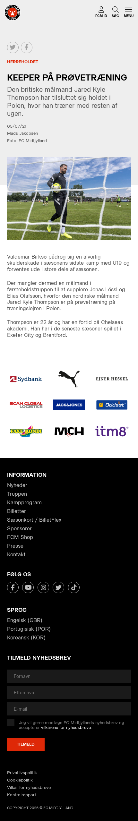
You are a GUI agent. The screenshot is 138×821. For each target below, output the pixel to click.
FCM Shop (20, 537)
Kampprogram (24, 503)
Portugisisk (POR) (29, 629)
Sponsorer (19, 529)
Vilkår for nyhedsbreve (29, 787)
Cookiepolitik (20, 780)
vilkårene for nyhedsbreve (66, 727)
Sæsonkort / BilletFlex (34, 520)
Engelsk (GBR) (24, 620)
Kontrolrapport (21, 794)
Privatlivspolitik (22, 772)
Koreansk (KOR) (26, 638)
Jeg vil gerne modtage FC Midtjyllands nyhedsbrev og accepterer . (71, 725)
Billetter (16, 511)
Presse (15, 546)
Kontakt (16, 555)
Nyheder (17, 485)
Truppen (17, 494)
